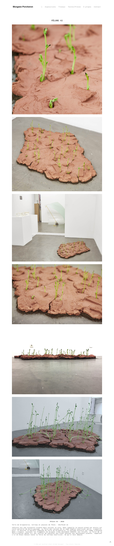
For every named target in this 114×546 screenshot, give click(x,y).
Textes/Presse (74, 7)
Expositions (50, 7)
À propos (87, 7)
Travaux (61, 7)
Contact (97, 7)
